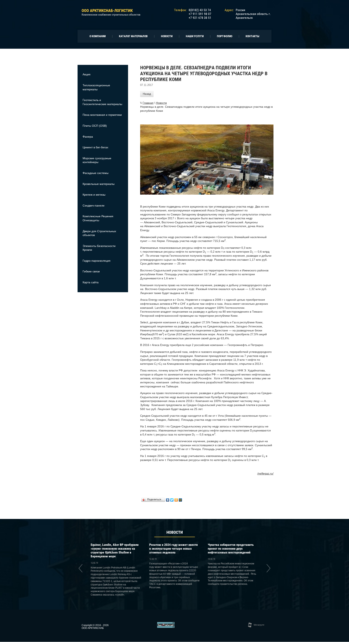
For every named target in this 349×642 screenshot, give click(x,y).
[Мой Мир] (180, 500)
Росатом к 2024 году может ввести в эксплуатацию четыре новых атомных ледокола (173, 548)
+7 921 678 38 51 (200, 18)
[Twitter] (172, 500)
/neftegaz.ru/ (265, 473)
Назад (147, 93)
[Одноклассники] (176, 500)
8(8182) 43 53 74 (200, 10)
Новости (161, 102)
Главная (148, 102)
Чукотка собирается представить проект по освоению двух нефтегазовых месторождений (231, 548)
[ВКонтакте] (168, 500)
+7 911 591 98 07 (200, 14)
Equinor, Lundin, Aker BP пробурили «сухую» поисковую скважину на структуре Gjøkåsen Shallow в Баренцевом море (115, 550)
